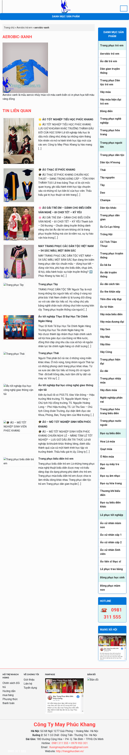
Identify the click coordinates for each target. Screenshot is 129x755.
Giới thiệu (29, 679)
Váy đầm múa (108, 390)
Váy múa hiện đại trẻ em (110, 101)
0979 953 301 (79, 743)
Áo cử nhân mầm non (110, 525)
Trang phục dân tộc (112, 155)
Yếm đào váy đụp (111, 299)
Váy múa (105, 92)
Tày (102, 185)
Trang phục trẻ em (111, 45)
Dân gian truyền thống (110, 70)
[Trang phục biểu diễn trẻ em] (19, 461)
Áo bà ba (105, 265)
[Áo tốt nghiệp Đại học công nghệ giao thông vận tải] (19, 389)
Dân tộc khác (108, 207)
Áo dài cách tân (109, 284)
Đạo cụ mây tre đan (109, 466)
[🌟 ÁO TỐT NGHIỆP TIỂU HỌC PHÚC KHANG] (19, 140)
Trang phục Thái (48, 353)
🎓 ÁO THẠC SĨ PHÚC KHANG (56, 169)
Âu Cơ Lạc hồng (110, 226)
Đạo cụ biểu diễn (110, 433)
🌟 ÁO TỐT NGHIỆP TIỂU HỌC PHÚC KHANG (65, 119)
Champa (105, 200)
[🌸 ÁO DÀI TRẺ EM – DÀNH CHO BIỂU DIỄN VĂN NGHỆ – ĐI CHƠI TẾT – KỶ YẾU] (19, 223)
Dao (102, 192)
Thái (103, 170)
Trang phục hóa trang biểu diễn (110, 411)
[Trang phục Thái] (14, 353)
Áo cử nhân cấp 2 (111, 542)
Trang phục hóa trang (110, 132)
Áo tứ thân (106, 306)
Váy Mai (105, 336)
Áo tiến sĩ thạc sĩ (110, 561)
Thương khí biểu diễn (110, 493)
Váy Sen (105, 329)
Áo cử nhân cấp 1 (111, 534)
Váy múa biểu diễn (111, 314)
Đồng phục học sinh (112, 577)
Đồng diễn (106, 111)
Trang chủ (9, 27)
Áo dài (104, 371)
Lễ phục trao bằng (111, 569)
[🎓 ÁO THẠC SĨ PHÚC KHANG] (19, 185)
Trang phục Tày (48, 284)
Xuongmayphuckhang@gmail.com (68, 747)
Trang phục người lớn (111, 144)
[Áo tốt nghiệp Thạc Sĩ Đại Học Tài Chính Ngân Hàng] (19, 327)
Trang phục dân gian (110, 217)
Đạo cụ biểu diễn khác (110, 504)
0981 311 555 (60, 743)
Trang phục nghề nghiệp (110, 120)
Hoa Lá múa (107, 441)
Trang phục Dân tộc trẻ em (110, 82)
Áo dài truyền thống (108, 274)
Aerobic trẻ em (109, 53)
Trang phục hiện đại (110, 361)
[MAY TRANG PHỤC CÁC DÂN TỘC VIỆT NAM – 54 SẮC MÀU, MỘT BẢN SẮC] (19, 261)
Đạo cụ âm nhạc (110, 475)
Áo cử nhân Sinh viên (110, 552)
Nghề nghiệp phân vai (111, 399)
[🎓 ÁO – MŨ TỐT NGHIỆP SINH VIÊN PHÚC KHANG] (19, 426)
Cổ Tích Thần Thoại (108, 244)
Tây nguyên (107, 177)
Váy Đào (105, 344)
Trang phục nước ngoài (110, 422)
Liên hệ (28, 683)
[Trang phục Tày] (14, 285)
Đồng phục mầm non (110, 587)
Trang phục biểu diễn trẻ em (55, 458)
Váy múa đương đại (112, 321)
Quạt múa (106, 449)
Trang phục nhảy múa (110, 380)
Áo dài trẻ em (108, 61)
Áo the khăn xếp (110, 291)
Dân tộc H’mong (110, 162)
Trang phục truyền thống (111, 255)
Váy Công (106, 352)
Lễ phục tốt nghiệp (111, 515)
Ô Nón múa (107, 456)
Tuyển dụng (30, 687)
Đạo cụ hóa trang (111, 483)
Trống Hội (106, 234)
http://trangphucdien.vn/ (70, 751)
